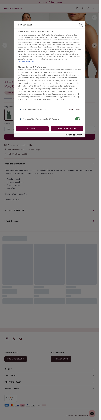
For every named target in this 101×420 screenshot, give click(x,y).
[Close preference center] (81, 25)
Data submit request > (26, 61)
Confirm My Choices (66, 129)
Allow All (32, 129)
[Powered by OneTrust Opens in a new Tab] (74, 134)
